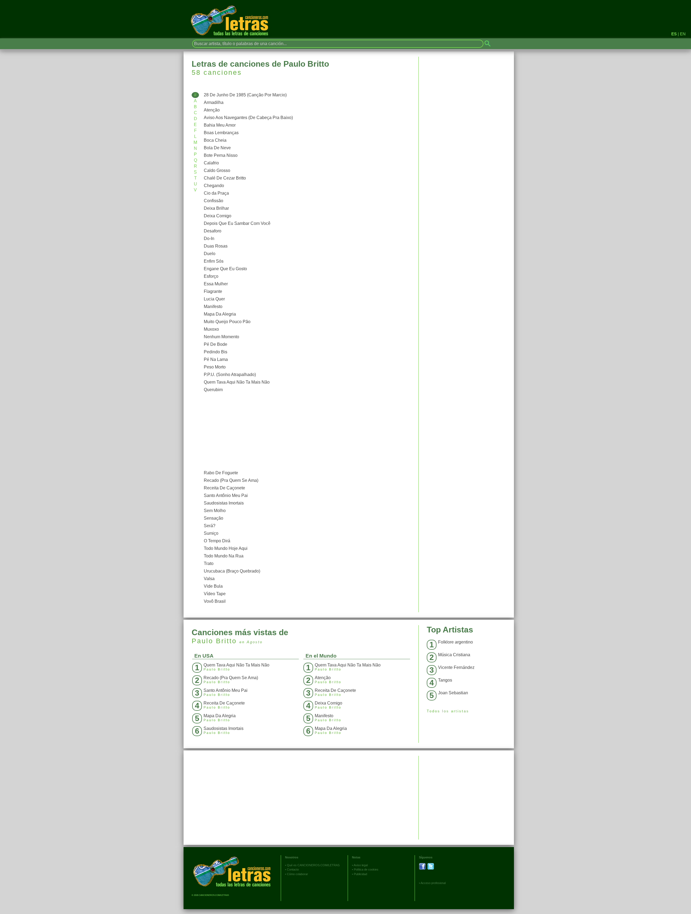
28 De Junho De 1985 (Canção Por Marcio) (245, 95)
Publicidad (360, 874)
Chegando (214, 185)
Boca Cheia (215, 140)
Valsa (209, 578)
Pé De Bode (215, 344)
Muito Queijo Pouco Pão (227, 321)
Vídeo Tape (215, 593)
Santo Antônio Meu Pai (226, 495)
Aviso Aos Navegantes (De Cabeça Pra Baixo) (248, 117)
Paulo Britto (214, 641)
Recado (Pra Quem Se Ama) (231, 480)
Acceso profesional (433, 883)
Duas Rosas (216, 246)
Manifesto (213, 306)
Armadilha (213, 102)
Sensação (213, 518)
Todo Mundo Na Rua (223, 556)
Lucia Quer (214, 299)
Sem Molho (215, 510)
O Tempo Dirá (217, 541)
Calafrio (211, 163)
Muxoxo (211, 329)
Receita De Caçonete (224, 488)
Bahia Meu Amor (220, 125)
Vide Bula (213, 586)
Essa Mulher (216, 284)
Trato (209, 563)
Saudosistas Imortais (224, 503)
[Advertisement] (305, 431)
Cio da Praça (216, 193)
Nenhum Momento (221, 336)
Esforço (211, 276)
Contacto (293, 869)
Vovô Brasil (215, 601)
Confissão (213, 200)
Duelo (209, 253)
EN (683, 34)
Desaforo (212, 231)
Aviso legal (361, 865)
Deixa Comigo (217, 216)
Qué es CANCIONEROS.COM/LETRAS (313, 865)
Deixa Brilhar (216, 208)
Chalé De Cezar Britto (225, 178)
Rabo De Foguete (221, 472)
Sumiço (211, 533)
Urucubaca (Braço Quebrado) (232, 571)
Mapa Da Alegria (220, 314)
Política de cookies (366, 869)
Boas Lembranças (221, 132)
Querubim (213, 389)
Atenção (212, 110)
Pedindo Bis (215, 352)
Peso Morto (215, 367)
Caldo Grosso (217, 170)
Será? (209, 525)
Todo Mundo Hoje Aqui (226, 548)
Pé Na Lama (216, 359)
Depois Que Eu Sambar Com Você (237, 223)
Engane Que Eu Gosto (225, 268)
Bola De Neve (217, 147)
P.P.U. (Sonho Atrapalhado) (230, 374)
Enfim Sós (213, 261)
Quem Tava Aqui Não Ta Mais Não (237, 382)
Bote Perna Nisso (221, 155)
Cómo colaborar (297, 874)
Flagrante (213, 291)
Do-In (209, 238)
